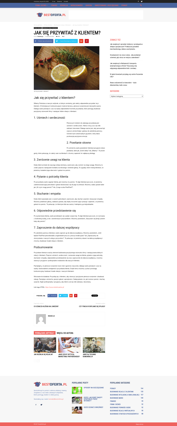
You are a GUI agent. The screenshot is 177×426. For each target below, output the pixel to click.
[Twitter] (141, 1)
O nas (53, 1)
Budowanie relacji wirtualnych (122, 411)
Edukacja (64, 5)
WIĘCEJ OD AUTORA (65, 333)
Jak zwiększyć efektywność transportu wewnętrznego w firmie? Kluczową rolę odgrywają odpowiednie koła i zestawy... (124, 65)
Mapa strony (139, 424)
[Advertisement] (106, 14)
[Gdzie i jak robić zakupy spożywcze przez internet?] (77, 400)
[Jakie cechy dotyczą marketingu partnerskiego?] (69, 345)
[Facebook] (138, 1)
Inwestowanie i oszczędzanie (107, 5)
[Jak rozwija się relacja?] (45, 345)
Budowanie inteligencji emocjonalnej (124, 395)
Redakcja (40, 36)
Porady (124, 5)
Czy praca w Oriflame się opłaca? (92, 306)
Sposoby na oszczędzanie (94, 388)
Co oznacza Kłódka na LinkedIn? (46, 306)
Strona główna (38, 25)
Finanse (54, 5)
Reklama (59, 1)
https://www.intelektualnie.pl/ (54, 287)
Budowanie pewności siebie (120, 407)
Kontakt (66, 1)
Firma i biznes (40, 5)
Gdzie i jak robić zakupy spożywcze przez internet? (93, 399)
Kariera (89, 5)
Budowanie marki (116, 398)
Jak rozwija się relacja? (43, 354)
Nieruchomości (77, 5)
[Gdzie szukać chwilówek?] (77, 410)
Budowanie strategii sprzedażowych (124, 414)
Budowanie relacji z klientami (50, 28)
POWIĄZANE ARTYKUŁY (44, 333)
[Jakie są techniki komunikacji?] (94, 345)
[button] (140, 5)
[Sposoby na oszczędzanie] (77, 390)
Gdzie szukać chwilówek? (93, 407)
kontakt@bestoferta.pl (56, 399)
